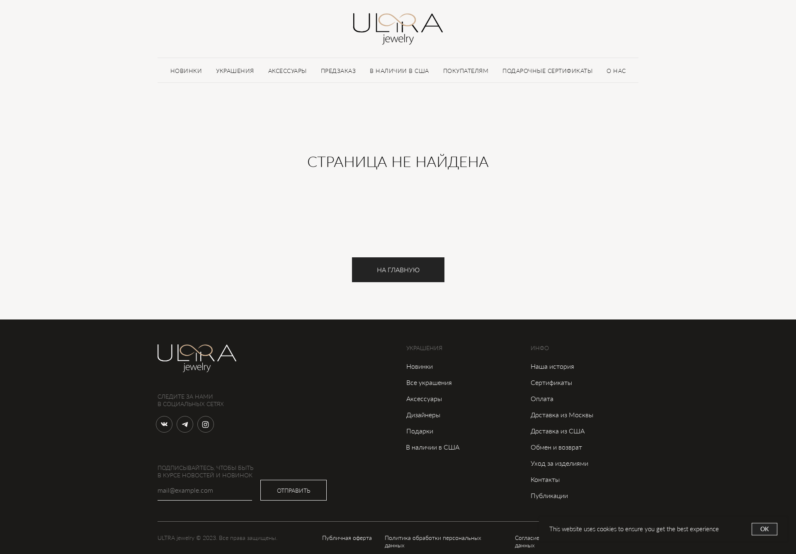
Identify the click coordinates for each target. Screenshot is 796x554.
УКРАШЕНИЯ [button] (235, 70)
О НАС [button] (616, 70)
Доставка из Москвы (562, 415)
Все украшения (429, 382)
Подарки (419, 431)
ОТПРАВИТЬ (293, 490)
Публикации (549, 495)
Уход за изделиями (559, 463)
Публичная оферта (347, 537)
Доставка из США (558, 431)
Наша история (552, 366)
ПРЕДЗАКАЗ (338, 70)
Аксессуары (424, 398)
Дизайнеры (423, 415)
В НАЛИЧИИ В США (399, 70)
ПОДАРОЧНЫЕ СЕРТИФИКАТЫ (547, 70)
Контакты (545, 479)
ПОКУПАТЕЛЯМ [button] (466, 70)
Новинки (419, 366)
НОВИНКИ (186, 70)
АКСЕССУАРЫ (287, 70)
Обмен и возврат (556, 447)
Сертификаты (551, 382)
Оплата (542, 398)
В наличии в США (432, 447)
